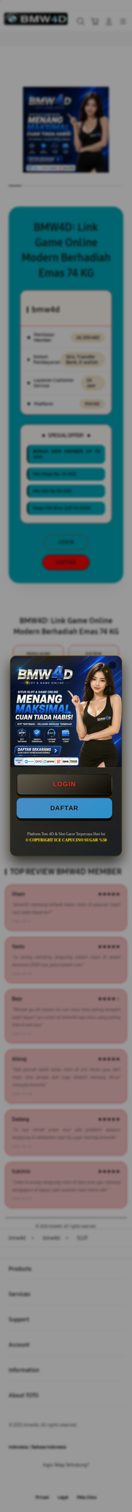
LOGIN (64, 784)
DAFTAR (64, 808)
